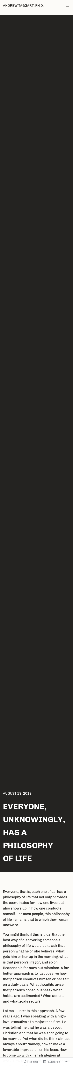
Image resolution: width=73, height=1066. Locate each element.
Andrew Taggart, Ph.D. (23, 5)
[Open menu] (67, 5)
